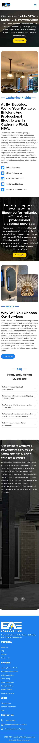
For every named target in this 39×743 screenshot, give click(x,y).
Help (2, 710)
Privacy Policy (6, 703)
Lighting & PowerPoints (9, 668)
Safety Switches (7, 686)
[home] (10, 5)
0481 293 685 (10, 720)
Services (4, 654)
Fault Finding (5, 679)
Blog (2, 651)
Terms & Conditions (8, 707)
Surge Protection (7, 682)
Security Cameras (7, 693)
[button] (35, 5)
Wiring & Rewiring (7, 675)
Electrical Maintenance (9, 671)
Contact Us (5, 658)
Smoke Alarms (6, 689)
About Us (4, 647)
